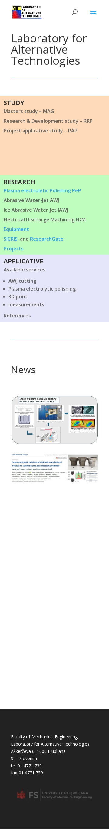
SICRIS (11, 239)
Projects (14, 248)
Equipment (16, 229)
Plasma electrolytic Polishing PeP (42, 190)
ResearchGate (47, 239)
